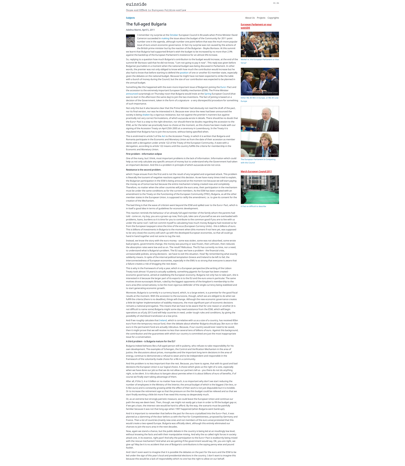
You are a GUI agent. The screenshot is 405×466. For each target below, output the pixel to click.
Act (163, 136)
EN (274, 3)
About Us (250, 17)
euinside (136, 4)
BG (278, 3)
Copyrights (273, 17)
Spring (207, 93)
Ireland (163, 320)
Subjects (130, 17)
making (165, 38)
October (174, 34)
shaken (146, 114)
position (184, 72)
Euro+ (223, 87)
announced (132, 93)
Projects (261, 17)
